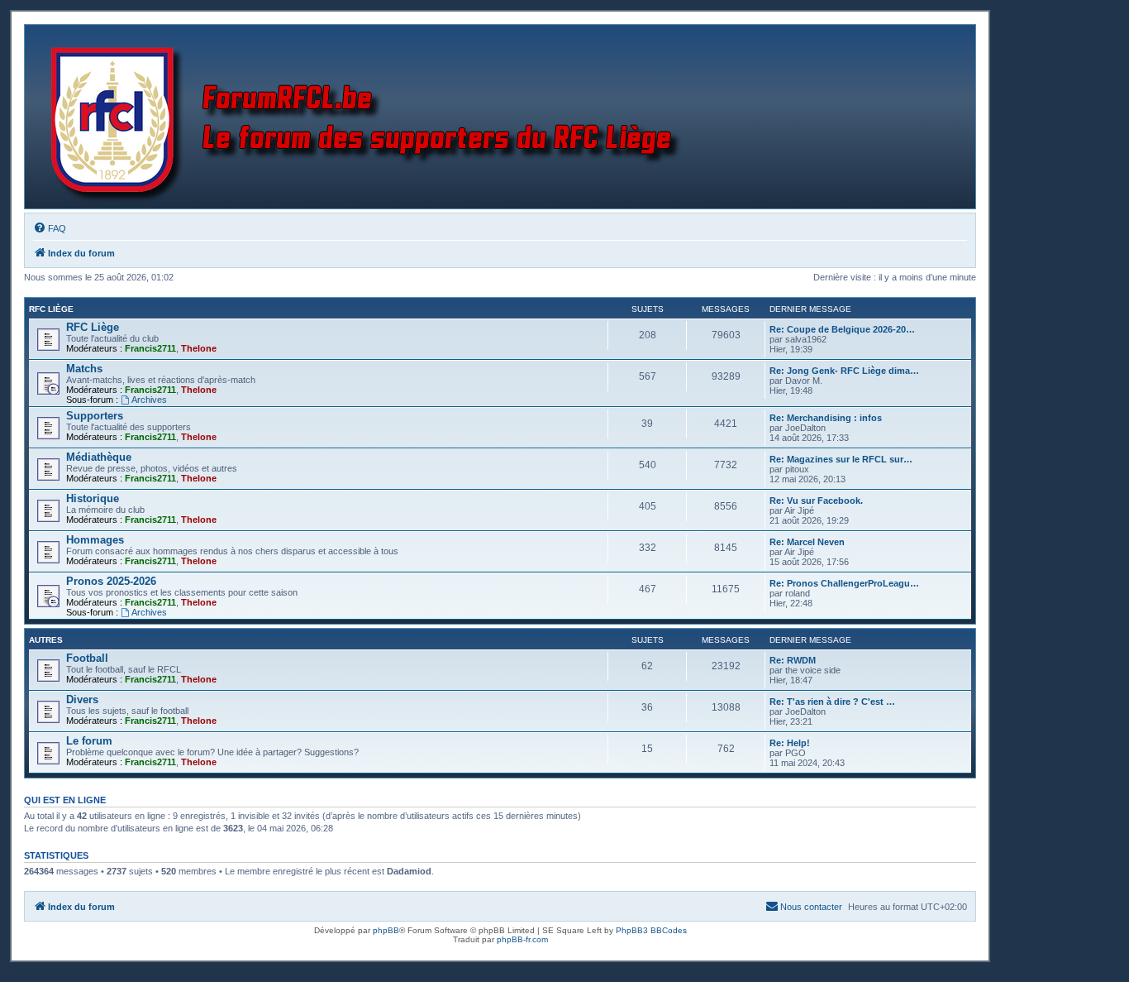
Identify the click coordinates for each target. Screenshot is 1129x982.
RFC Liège (51, 309)
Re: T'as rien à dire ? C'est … (832, 702)
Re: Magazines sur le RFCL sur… (840, 459)
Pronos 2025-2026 (111, 581)
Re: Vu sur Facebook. (816, 500)
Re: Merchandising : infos (825, 418)
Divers (82, 699)
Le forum (89, 741)
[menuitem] (49, 228)
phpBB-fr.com (522, 939)
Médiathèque (98, 457)
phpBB (386, 930)
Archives (149, 400)
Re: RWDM (792, 660)
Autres (46, 639)
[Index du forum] (369, 116)
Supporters (94, 416)
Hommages (95, 540)
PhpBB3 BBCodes (651, 930)
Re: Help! (789, 743)
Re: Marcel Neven (807, 542)
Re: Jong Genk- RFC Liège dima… (844, 371)
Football (87, 658)
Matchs (84, 368)
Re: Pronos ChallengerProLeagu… (844, 583)
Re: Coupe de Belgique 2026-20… (842, 329)
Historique (92, 498)
